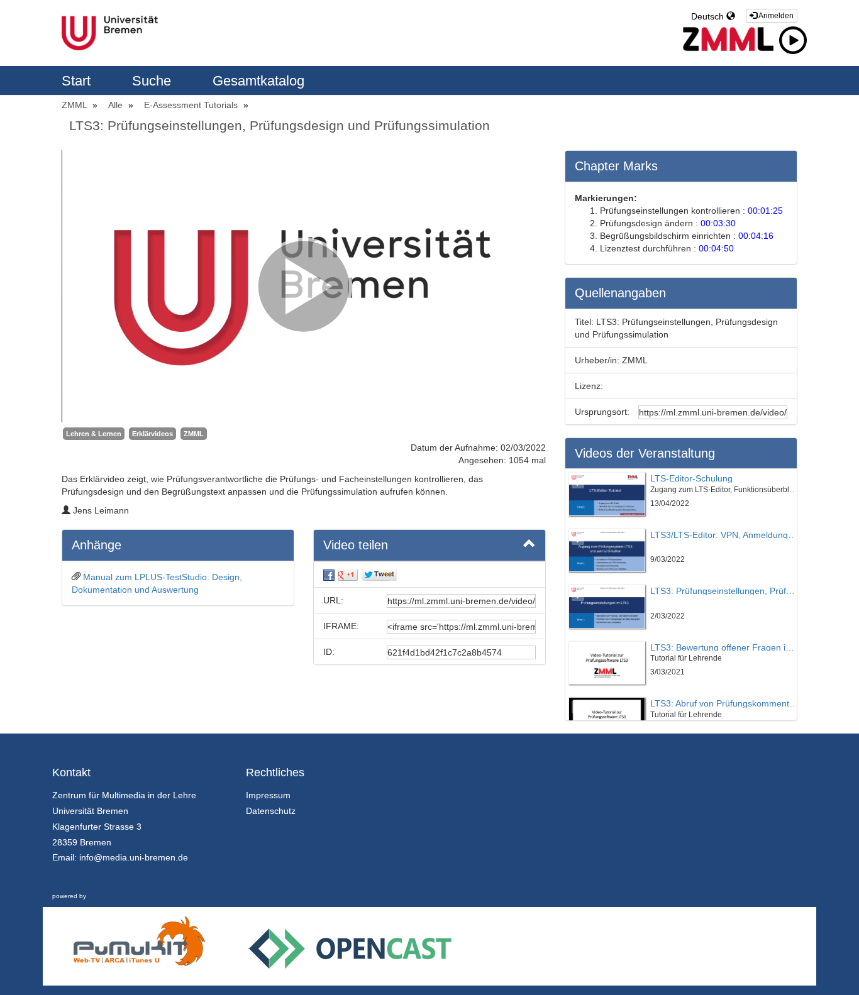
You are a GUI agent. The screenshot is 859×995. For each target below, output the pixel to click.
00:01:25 (765, 211)
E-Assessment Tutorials (192, 105)
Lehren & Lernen (93, 433)
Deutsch (708, 16)
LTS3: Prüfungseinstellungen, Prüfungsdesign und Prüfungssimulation (279, 125)
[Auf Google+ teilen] (347, 574)
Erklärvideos (152, 433)
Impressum (268, 795)
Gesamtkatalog (258, 81)
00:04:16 (755, 236)
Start (78, 81)
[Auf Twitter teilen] (379, 574)
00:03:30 (718, 223)
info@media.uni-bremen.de (133, 857)
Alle (116, 105)
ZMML (75, 105)
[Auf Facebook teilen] (329, 574)
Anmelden (775, 15)
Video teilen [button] (355, 545)
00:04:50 (716, 248)
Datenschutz (271, 811)
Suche (153, 81)
